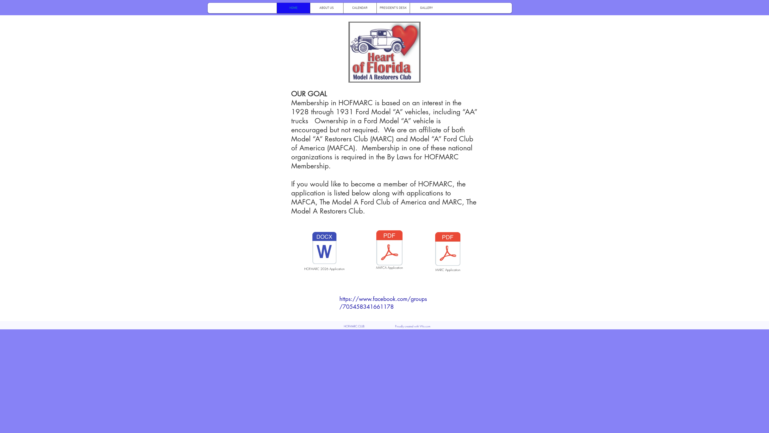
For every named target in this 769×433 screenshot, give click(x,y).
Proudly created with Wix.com (412, 326)
